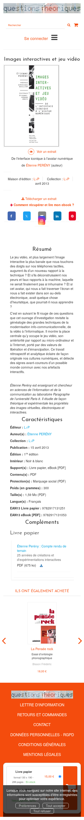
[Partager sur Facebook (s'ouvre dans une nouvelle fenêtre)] (12, 215)
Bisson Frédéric (42, 664)
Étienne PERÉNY (38, 165)
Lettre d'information (42, 704)
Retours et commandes (42, 714)
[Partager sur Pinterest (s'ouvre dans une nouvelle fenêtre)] (72, 215)
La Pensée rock (42, 649)
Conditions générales (42, 744)
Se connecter (36, 38)
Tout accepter (55, 805)
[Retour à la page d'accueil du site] (42, 8)
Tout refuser (42, 811)
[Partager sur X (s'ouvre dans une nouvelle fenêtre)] (27, 215)
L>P (36, 179)
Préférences (27, 805)
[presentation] (3, 640)
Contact (42, 724)
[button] (41, 220)
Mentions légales (42, 754)
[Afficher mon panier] (76, 25)
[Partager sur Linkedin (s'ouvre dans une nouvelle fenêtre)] (57, 215)
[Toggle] (54, 37)
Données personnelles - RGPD (42, 734)
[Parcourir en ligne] (42, 151)
